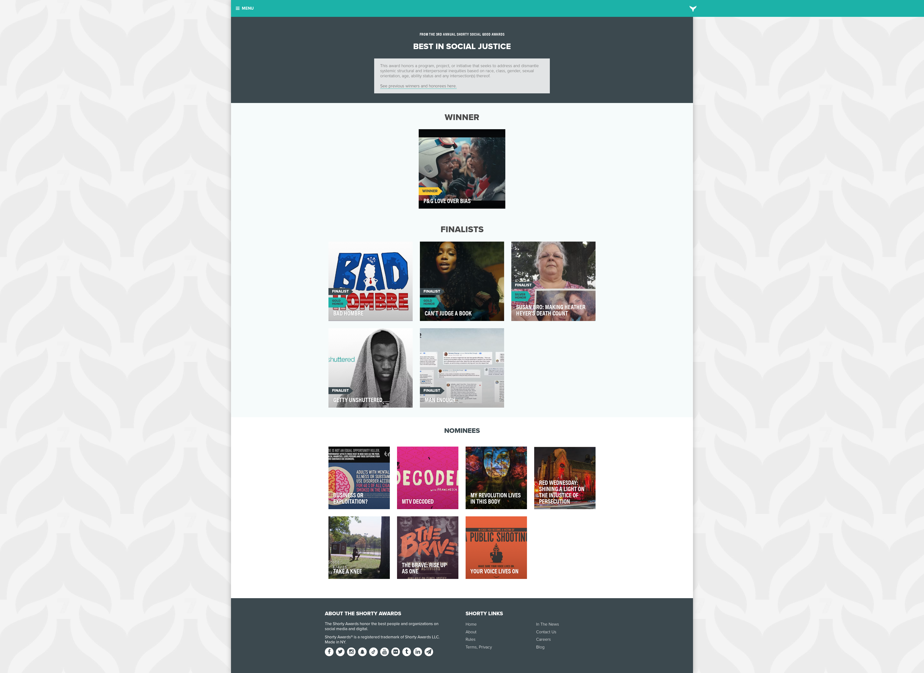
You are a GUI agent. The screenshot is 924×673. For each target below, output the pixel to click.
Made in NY (335, 642)
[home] (693, 8)
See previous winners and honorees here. (418, 86)
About (471, 632)
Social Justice (437, 136)
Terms (471, 647)
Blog (540, 647)
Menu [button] (248, 8)
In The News (547, 624)
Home (471, 624)
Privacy (485, 647)
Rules (470, 639)
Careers (543, 639)
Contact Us (546, 632)
